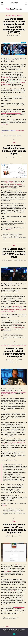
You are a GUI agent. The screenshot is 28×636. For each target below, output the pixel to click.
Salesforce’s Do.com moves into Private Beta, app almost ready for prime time (14, 528)
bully (4, 233)
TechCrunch (4, 124)
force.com (15, 233)
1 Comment (23, 260)
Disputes (4, 345)
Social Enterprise (19, 335)
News (13, 15)
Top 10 (10, 337)
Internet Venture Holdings (9, 234)
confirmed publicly (16, 324)
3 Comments (15, 361)
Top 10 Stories (15, 337)
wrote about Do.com (18, 607)
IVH (16, 234)
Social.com (19, 135)
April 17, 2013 (18, 35)
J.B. (11, 35)
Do (3, 617)
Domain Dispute (9, 233)
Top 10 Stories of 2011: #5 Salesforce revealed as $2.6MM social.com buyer (14, 252)
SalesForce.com (12, 135)
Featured (8, 15)
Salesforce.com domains (9, 335)
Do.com (18, 565)
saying (3, 329)
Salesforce (5, 135)
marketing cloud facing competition (11, 113)
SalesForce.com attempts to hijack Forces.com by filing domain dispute (14, 352)
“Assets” (13, 591)
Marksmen (11, 617)
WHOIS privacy (5, 77)
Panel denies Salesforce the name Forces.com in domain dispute (14, 149)
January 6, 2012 (18, 157)
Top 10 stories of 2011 (18, 306)
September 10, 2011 (17, 535)
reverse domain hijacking (9, 236)
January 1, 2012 (13, 260)
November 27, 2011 (18, 359)
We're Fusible (14, 2)
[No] (26, 632)
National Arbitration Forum (14, 183)
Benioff (4, 334)
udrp (12, 237)
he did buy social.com (18, 327)
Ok (14, 634)
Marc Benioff (21, 234)
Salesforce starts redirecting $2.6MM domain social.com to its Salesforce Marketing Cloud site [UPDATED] (14, 25)
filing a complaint (9, 181)
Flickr (4, 505)
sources (11, 460)
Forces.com (10, 186)
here (9, 229)
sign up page (7, 571)
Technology (18, 15)
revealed (9, 89)
